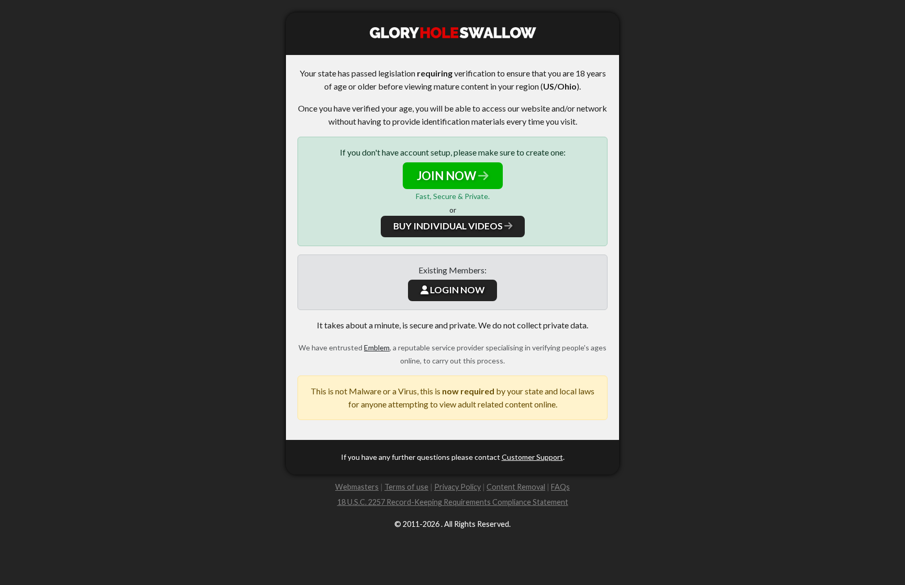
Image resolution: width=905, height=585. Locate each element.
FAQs (560, 486)
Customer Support (532, 456)
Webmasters (357, 486)
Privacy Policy (457, 486)
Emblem (377, 347)
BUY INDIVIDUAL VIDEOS (448, 225)
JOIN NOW (447, 176)
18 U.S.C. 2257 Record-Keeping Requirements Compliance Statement (452, 502)
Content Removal (516, 486)
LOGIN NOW (456, 289)
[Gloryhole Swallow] (452, 33)
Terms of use (406, 486)
